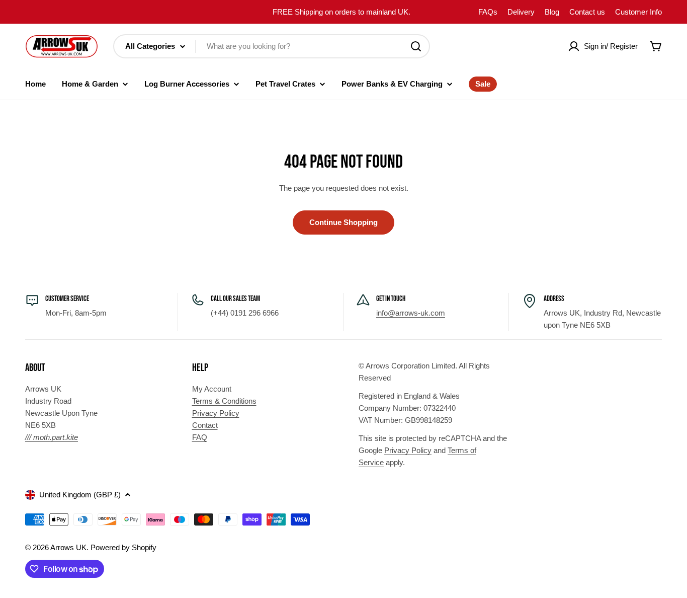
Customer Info (638, 12)
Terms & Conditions (224, 401)
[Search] (416, 46)
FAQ (199, 437)
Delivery (521, 12)
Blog (552, 12)
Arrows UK (68, 547)
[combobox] (271, 46)
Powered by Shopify (123, 547)
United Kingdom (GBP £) (80, 494)
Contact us (587, 12)
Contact (205, 425)
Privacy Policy (215, 413)
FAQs (487, 12)
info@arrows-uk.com (410, 313)
